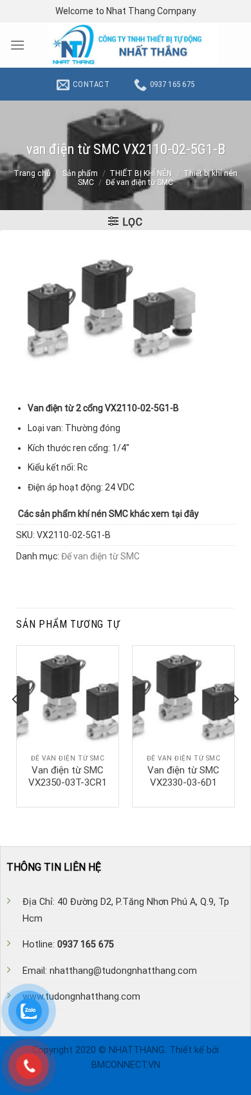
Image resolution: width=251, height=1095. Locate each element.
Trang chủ (32, 173)
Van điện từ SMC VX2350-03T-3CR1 (67, 776)
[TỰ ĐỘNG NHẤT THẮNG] (133, 45)
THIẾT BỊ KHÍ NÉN (140, 173)
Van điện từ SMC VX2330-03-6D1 (183, 776)
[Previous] (15, 725)
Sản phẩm (80, 173)
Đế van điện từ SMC (139, 182)
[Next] (235, 725)
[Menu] (17, 45)
